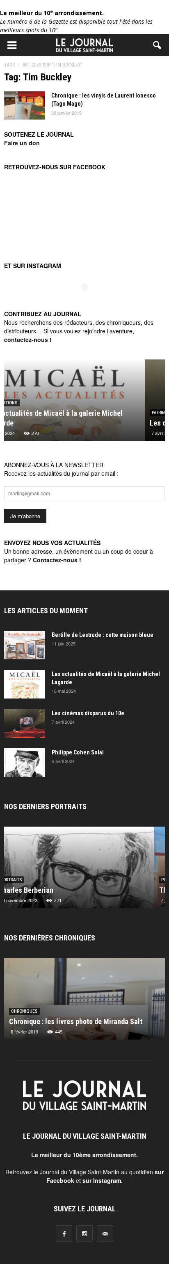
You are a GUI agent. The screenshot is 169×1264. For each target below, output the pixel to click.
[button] (157, 45)
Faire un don (22, 143)
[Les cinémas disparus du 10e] (24, 723)
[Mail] (105, 1233)
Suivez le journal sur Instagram (90, 301)
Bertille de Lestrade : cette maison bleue (102, 635)
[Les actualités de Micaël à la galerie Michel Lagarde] (24, 684)
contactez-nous (26, 339)
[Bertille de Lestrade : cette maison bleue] (24, 645)
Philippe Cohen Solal (78, 752)
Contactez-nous (55, 560)
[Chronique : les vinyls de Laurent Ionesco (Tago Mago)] (24, 105)
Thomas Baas (29, 890)
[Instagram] (84, 1233)
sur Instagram (101, 1180)
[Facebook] (64, 1233)
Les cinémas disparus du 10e (53, 423)
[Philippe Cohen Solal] (24, 762)
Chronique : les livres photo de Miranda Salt (75, 1021)
